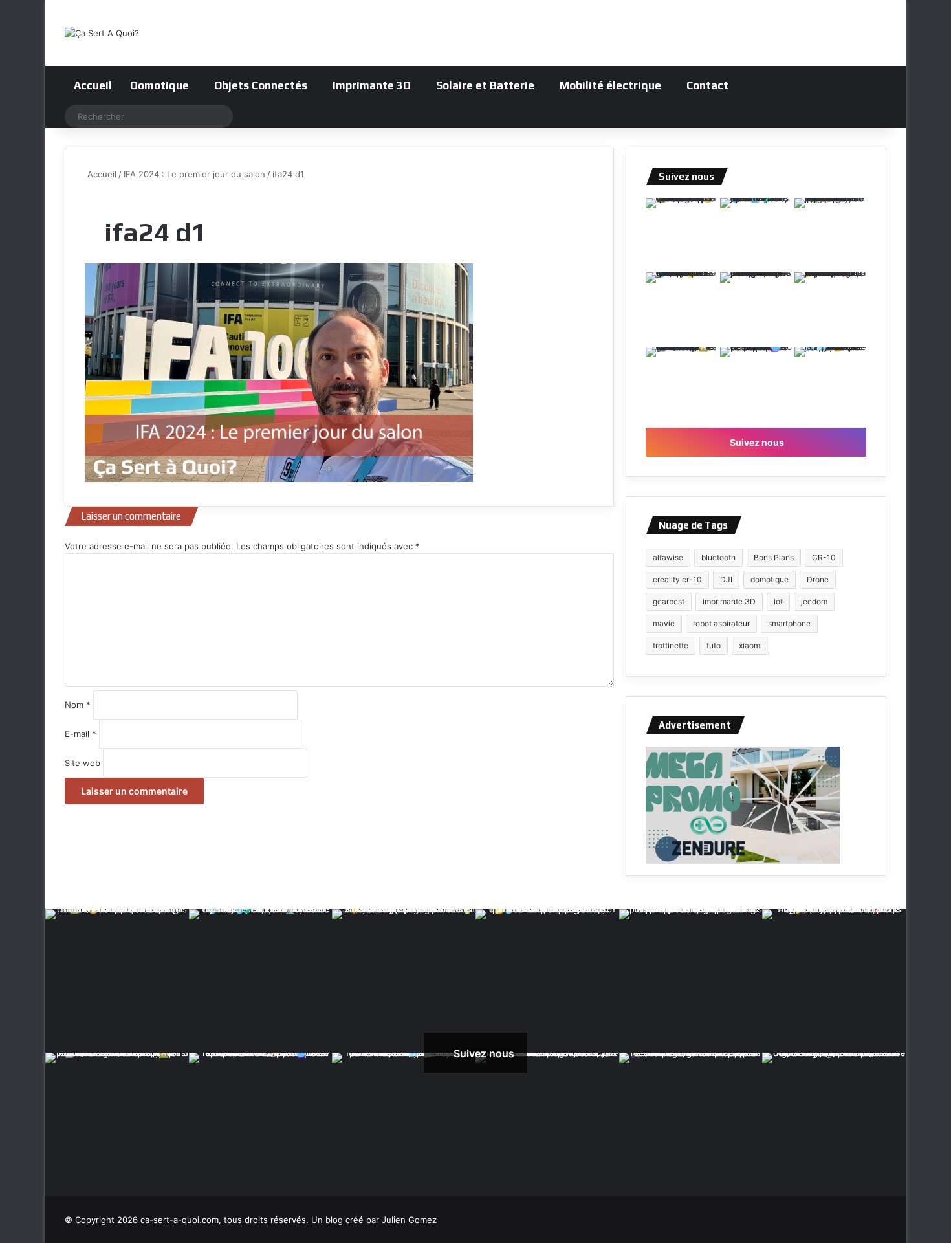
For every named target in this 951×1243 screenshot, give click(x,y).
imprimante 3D (729, 601)
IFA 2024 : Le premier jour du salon (194, 174)
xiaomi (750, 645)
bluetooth (718, 557)
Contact (707, 85)
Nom (78, 704)
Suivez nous (756, 442)
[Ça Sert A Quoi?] (102, 33)
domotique (769, 579)
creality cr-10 (677, 579)
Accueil (93, 85)
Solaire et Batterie (485, 85)
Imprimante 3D (372, 85)
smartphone (789, 623)
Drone (818, 579)
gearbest (668, 601)
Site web (82, 763)
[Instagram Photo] (681, 234)
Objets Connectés (260, 85)
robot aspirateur (721, 623)
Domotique (159, 85)
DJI (726, 579)
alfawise (668, 557)
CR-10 (824, 557)
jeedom (814, 601)
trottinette (670, 645)
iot (778, 601)
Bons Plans (774, 557)
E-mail (80, 734)
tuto (713, 645)
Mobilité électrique (610, 85)
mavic (664, 623)
